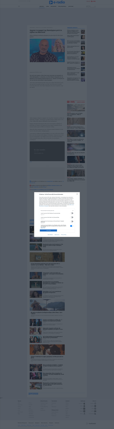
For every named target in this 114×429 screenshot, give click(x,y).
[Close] (77, 194)
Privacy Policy (63, 234)
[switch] (71, 213)
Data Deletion (50, 234)
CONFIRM (48, 230)
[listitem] (57, 210)
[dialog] (57, 214)
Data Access (57, 234)
